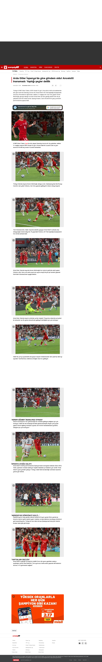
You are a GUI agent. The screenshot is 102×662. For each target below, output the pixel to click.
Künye (53, 642)
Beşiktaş (41, 640)
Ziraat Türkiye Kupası (36, 71)
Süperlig (22, 71)
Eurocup (14, 645)
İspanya (74, 71)
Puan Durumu (15, 647)
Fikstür (13, 649)
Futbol (13, 640)
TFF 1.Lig (27, 71)
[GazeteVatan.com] (15, 660)
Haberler (15, 74)
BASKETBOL (33, 67)
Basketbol (14, 642)
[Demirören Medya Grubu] (86, 636)
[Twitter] (86, 643)
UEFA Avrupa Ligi (56, 71)
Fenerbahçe (41, 642)
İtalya (78, 71)
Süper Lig (28, 640)
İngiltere (68, 71)
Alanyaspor (41, 649)
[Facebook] (82, 643)
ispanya (14, 630)
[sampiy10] (17, 636)
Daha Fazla (14, 652)
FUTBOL (26, 67)
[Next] (79, 643)
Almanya (63, 71)
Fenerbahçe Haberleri (23, 74)
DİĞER (40, 67)
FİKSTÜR (56, 67)
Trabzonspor (41, 647)
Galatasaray (41, 645)
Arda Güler (39, 92)
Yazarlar (54, 640)
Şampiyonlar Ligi (46, 71)
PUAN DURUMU (48, 67)
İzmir (26, 143)
